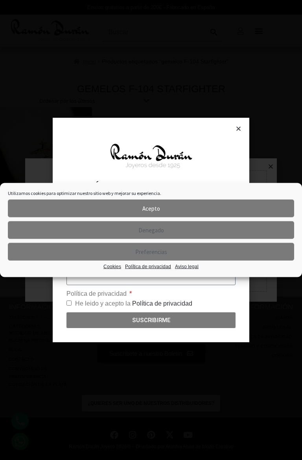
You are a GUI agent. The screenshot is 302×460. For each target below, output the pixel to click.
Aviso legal (187, 266)
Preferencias (151, 251)
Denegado (151, 230)
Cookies (112, 266)
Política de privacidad (148, 266)
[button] (238, 129)
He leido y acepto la (133, 303)
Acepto (151, 208)
